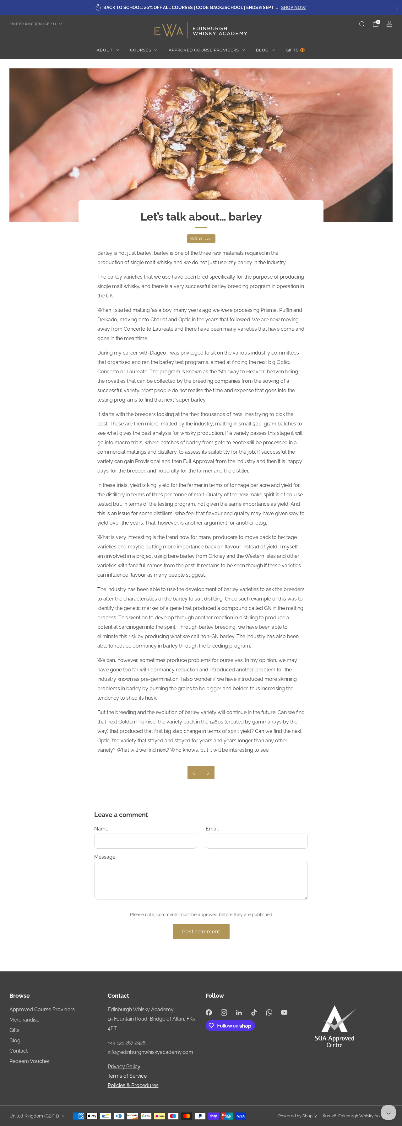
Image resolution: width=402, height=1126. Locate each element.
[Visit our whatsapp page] (269, 1012)
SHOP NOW (293, 7)
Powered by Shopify (297, 1115)
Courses (140, 50)
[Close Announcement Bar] (397, 7)
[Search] (362, 24)
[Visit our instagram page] (223, 1012)
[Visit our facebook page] (208, 1012)
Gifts (14, 1030)
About (105, 50)
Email (212, 829)
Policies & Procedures (133, 1085)
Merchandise (24, 1020)
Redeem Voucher (29, 1061)
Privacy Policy (124, 1067)
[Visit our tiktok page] (254, 1012)
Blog (262, 50)
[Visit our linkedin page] (239, 1012)
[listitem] (201, 7)
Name (101, 829)
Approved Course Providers (204, 50)
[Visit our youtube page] (284, 1012)
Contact (18, 1051)
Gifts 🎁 (295, 50)
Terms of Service (127, 1076)
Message (104, 857)
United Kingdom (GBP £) (33, 24)
